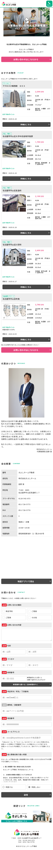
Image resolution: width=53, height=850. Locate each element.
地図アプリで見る (26, 581)
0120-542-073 (29, 840)
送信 (26, 794)
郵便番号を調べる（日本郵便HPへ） (26, 684)
